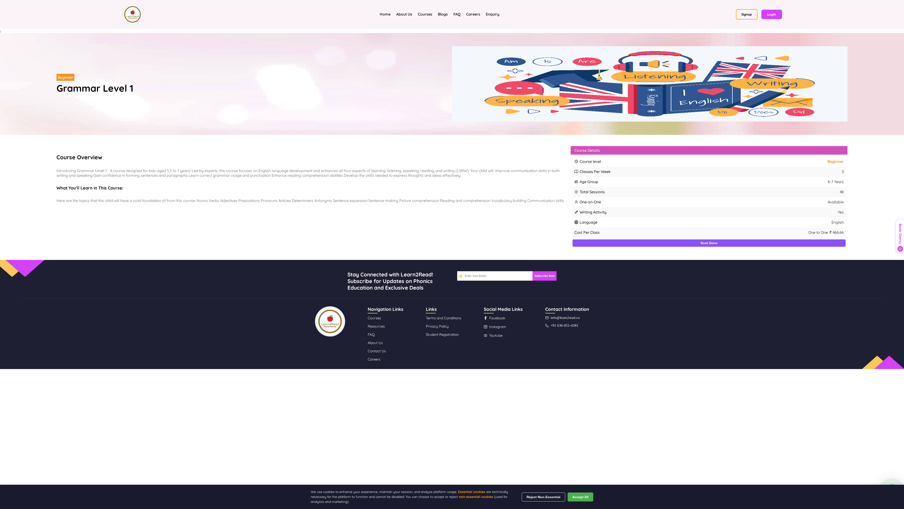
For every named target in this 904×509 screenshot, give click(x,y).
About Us (404, 14)
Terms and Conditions (443, 318)
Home (385, 14)
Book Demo (709, 243)
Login (771, 14)
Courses (425, 14)
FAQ (456, 14)
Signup (746, 14)
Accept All (580, 497)
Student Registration (442, 334)
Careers (473, 14)
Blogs (443, 14)
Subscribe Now (544, 276)
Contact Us (377, 351)
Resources (376, 326)
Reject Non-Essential (543, 497)
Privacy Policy (437, 326)
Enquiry (492, 14)
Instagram (497, 326)
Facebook (497, 318)
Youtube (495, 335)
